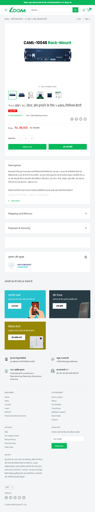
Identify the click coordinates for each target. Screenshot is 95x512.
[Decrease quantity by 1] (19, 138)
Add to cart (27, 147)
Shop (7, 401)
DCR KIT (8, 412)
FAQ (6, 432)
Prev (79, 19)
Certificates (56, 404)
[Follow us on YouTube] (19, 497)
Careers (55, 419)
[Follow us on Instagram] (15, 497)
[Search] (75, 9)
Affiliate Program (58, 412)
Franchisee (56, 408)
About (54, 401)
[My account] (84, 10)
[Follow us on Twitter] (10, 497)
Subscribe (59, 446)
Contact (8, 404)
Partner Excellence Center (15, 416)
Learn (7, 408)
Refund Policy (10, 439)
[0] (88, 9)
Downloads (56, 416)
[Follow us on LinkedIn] (23, 497)
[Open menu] (6, 10)
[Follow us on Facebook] (6, 497)
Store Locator (57, 397)
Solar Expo (9, 447)
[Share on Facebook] (72, 119)
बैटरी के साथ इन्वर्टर (16, 19)
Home (7, 19)
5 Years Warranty (15, 116)
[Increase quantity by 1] (32, 138)
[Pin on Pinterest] (76, 119)
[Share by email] (85, 119)
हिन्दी (7, 487)
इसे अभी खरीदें (67, 147)
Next (87, 19)
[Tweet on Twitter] (80, 119)
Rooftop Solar (10, 443)
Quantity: (12, 138)
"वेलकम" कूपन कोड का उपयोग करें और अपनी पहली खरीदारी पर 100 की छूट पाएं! (47, 2)
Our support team (12, 435)
